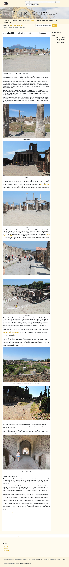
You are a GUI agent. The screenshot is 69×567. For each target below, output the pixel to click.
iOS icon (11, 560)
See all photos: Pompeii (8, 512)
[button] (28, 2)
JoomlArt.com (39, 559)
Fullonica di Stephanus (12, 334)
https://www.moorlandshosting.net (24, 563)
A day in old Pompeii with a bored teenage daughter (60, 41)
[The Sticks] (6, 3)
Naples (39, 35)
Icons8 (17, 560)
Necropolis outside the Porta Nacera (11, 332)
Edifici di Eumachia (44, 184)
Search (54, 25)
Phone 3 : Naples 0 (60, 37)
